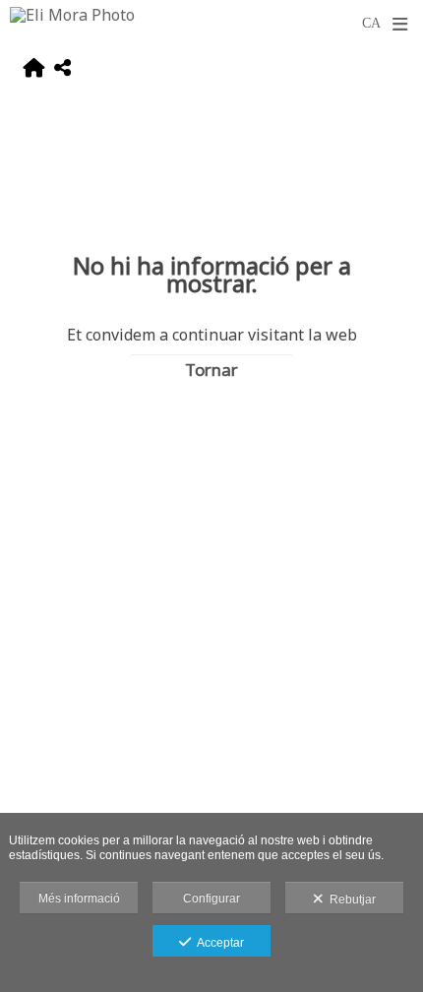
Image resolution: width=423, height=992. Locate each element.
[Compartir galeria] (62, 70)
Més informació (79, 898)
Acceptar (217, 943)
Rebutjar (350, 899)
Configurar (211, 898)
